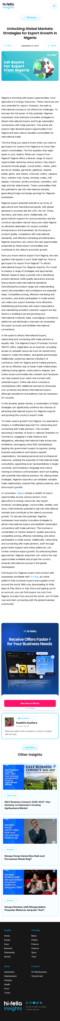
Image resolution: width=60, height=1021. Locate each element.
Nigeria (21, 493)
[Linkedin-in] (41, 1003)
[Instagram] (30, 1003)
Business (31, 17)
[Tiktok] (37, 1003)
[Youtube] (34, 1003)
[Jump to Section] (54, 6)
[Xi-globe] (27, 1003)
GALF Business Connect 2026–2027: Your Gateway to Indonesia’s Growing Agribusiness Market (27, 805)
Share (53, 45)
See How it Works (30, 703)
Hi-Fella (34, 576)
